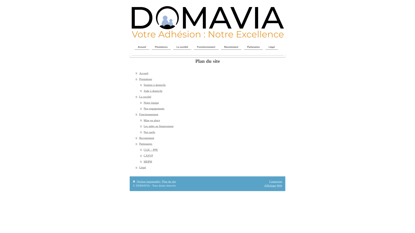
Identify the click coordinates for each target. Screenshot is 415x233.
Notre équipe (151, 102)
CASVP (148, 155)
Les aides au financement (158, 126)
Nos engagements (154, 108)
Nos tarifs (149, 132)
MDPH (148, 161)
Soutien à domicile (155, 85)
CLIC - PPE (151, 149)
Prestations (145, 79)
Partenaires (145, 143)
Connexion (275, 181)
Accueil (143, 73)
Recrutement (146, 138)
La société (145, 96)
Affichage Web (273, 185)
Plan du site (169, 181)
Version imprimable (148, 181)
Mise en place (152, 120)
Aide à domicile (153, 91)
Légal (142, 167)
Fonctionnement (148, 114)
